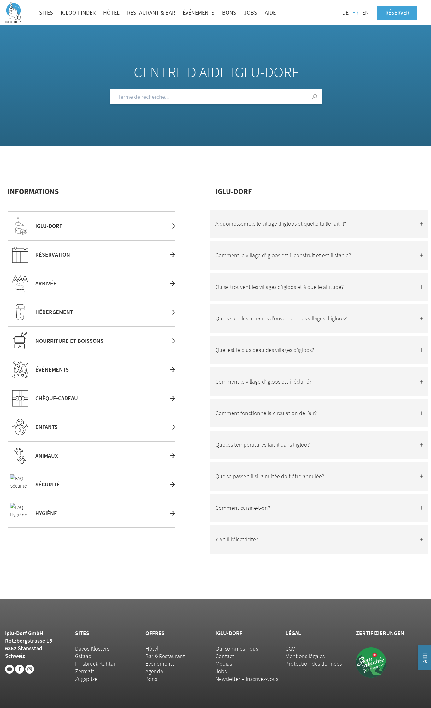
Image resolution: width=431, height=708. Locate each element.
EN (365, 12)
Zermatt (84, 671)
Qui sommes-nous (237, 648)
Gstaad (83, 656)
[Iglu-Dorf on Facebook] (19, 669)
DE (345, 12)
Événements (199, 12)
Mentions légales (305, 656)
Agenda (154, 671)
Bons (229, 12)
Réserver (397, 12)
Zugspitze (86, 678)
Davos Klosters (92, 648)
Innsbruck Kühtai (95, 663)
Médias (224, 663)
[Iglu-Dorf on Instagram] (29, 669)
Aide (270, 12)
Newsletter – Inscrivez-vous (247, 678)
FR (355, 12)
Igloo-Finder (78, 12)
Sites (46, 12)
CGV (290, 648)
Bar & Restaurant (165, 656)
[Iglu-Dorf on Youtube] (9, 669)
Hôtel (111, 12)
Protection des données (314, 663)
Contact (225, 656)
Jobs (250, 12)
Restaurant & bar (151, 12)
